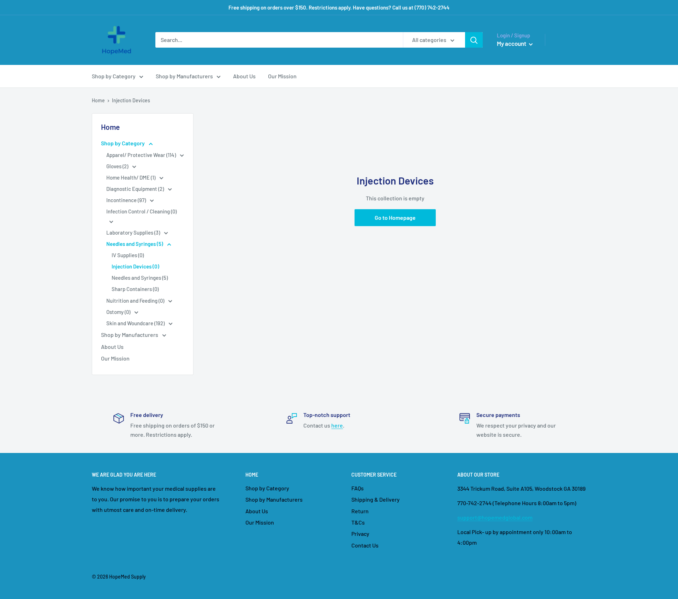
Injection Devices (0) (135, 266)
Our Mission (282, 76)
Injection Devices (131, 100)
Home (98, 100)
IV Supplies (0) (128, 255)
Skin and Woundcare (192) (136, 323)
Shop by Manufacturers (184, 76)
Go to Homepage (395, 217)
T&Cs (358, 522)
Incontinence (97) (126, 200)
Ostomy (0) (118, 312)
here (337, 425)
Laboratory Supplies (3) (133, 232)
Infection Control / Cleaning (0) (141, 211)
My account (512, 43)
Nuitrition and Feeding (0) (135, 300)
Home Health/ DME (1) (131, 177)
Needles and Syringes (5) (135, 244)
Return (360, 511)
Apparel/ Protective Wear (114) (141, 155)
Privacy (360, 533)
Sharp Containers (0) (135, 289)
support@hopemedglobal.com (495, 517)
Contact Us (365, 545)
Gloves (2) (117, 166)
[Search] (474, 40)
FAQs (357, 488)
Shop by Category (114, 76)
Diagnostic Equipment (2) (135, 189)
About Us (244, 76)
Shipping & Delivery (375, 499)
